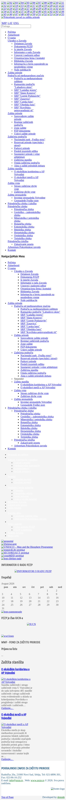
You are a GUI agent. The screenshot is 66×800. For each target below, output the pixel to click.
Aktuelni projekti (22, 479)
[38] (26, 11)
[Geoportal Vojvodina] (7, 541)
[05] (26, 2)
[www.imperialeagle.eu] (11, 611)
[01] (3, 2)
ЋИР (4, 23)
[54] (55, 14)
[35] (9, 11)
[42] (50, 11)
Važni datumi (14, 507)
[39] (32, 11)
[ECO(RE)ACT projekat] (15, 552)
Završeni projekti (22, 482)
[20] (50, 5)
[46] (9, 14)
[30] (44, 8)
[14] (15, 5)
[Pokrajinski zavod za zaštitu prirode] (20, 17)
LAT (10, 23)
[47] (15, 14)
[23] (3, 8)
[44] (61, 11)
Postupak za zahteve (18, 454)
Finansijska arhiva (23, 493)
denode (61, 797)
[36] (15, 11)
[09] (50, 2)
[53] (50, 14)
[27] (26, 8)
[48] (21, 14)
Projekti (12, 476)
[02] (9, 2)
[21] (55, 5)
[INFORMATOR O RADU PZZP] (33, 571)
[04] (21, 2)
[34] (3, 11)
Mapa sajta (13, 535)
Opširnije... (7, 708)
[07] (38, 2)
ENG (16, 23)
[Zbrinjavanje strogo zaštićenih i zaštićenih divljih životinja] (9, 544)
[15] (21, 5)
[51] (38, 14)
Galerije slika (14, 513)
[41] (44, 11)
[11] (61, 2)
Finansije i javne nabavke (20, 487)
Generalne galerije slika (26, 516)
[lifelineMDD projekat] (11, 558)
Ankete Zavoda (15, 532)
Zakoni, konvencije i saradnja (22, 459)
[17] (32, 5)
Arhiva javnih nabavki (25, 499)
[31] (50, 8)
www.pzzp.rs (37, 780)
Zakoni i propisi (22, 462)
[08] (44, 2)
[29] (38, 8)
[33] (61, 8)
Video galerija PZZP (24, 527)
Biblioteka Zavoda (17, 502)
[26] (21, 8)
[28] (32, 8)
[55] (61, 14)
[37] (21, 11)
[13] (9, 5)
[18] (38, 5)
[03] (15, 2)
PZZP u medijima (23, 529)
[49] (26, 14)
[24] (9, 8)
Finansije (18, 490)
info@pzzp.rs (16, 780)
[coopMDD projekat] (13, 549)
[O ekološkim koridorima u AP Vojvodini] (17, 682)
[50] (32, 14)
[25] (15, 8)
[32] (55, 8)
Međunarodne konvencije (27, 465)
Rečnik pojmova (22, 471)
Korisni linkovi (21, 468)
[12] (3, 5)
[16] (26, 5)
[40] (38, 11)
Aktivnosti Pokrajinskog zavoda (30, 518)
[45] (3, 14)
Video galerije (15, 524)
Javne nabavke (21, 496)
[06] (32, 2)
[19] (44, 5)
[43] (55, 11)
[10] (55, 2)
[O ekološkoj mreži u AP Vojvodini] (17, 727)
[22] (61, 5)
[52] (44, 14)
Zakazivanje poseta (17, 505)
